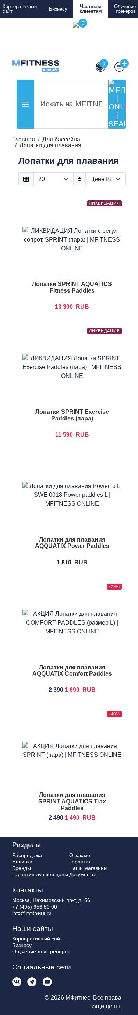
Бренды (21, 868)
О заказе (79, 855)
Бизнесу (58, 9)
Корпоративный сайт (20, 9)
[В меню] (116, 67)
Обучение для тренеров (41, 951)
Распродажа (27, 855)
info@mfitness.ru (32, 913)
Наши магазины (88, 868)
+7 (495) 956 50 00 (34, 907)
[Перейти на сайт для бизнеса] (97, 67)
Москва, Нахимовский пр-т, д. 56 (51, 900)
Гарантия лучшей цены (40, 874)
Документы (82, 874)
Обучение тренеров (125, 9)
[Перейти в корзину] (78, 47)
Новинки (22, 861)
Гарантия (80, 861)
